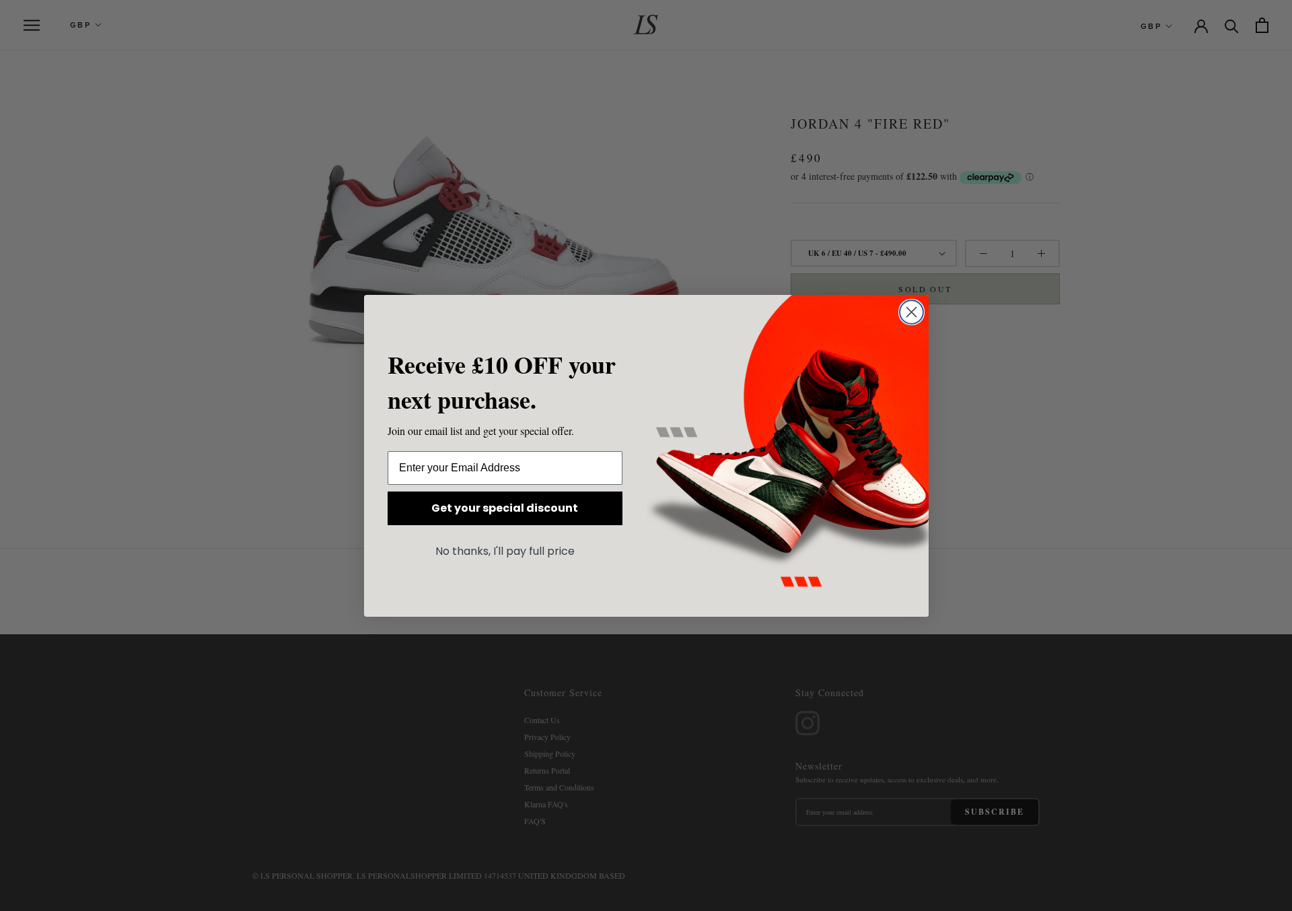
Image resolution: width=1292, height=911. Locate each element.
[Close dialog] (911, 312)
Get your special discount (504, 508)
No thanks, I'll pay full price (505, 551)
